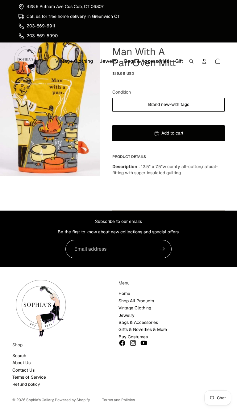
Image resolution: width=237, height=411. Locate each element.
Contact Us (23, 370)
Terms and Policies (118, 399)
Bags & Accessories (138, 322)
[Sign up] (162, 249)
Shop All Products (136, 301)
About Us (21, 362)
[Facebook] (122, 343)
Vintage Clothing (134, 308)
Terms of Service (29, 377)
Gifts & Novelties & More (142, 329)
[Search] (191, 61)
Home (124, 293)
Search (19, 355)
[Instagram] (133, 343)
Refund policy (26, 384)
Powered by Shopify (72, 399)
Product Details (129, 156)
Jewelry (126, 315)
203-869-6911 (41, 26)
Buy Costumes (133, 337)
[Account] (204, 61)
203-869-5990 (42, 35)
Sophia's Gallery (39, 399)
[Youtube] (144, 343)
